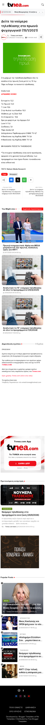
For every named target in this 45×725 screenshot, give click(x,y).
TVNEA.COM (7, 365)
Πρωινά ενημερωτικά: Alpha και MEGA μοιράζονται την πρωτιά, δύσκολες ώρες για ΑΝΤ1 (21, 248)
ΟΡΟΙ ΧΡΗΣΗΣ (15, 711)
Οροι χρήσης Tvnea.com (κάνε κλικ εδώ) (17, 376)
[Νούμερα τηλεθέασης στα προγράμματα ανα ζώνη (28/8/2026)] (22, 495)
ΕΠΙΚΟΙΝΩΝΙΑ (30, 711)
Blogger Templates (26, 717)
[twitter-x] (24, 696)
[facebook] (16, 696)
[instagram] (20, 696)
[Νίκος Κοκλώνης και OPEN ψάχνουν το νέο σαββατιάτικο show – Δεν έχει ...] (9, 623)
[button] (42, 4)
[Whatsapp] (24, 180)
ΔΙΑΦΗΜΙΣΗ (30, 707)
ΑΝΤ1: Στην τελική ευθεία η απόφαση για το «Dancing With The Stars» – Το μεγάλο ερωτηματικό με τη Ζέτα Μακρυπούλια (30, 671)
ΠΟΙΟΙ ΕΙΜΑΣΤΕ (16, 707)
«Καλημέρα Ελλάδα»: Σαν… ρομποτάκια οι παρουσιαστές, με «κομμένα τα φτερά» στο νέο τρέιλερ (30, 639)
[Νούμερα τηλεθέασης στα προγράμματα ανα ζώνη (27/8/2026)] (9, 655)
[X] (17, 180)
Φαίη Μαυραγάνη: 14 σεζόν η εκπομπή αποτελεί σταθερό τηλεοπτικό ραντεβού (25, 12)
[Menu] (3, 4)
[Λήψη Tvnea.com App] (22, 454)
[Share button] (30, 180)
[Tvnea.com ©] (17, 4)
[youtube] (28, 696)
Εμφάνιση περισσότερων (32, 209)
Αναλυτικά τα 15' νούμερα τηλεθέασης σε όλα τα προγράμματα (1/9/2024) (22, 329)
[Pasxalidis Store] (20, 568)
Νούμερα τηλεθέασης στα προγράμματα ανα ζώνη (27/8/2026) (31, 655)
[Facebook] (11, 180)
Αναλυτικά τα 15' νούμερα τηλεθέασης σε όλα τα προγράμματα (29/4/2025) (22, 289)
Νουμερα (13, 174)
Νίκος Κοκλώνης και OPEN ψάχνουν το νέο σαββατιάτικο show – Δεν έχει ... (30, 623)
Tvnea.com (36, 371)
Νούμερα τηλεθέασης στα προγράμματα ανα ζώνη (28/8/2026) (20, 513)
